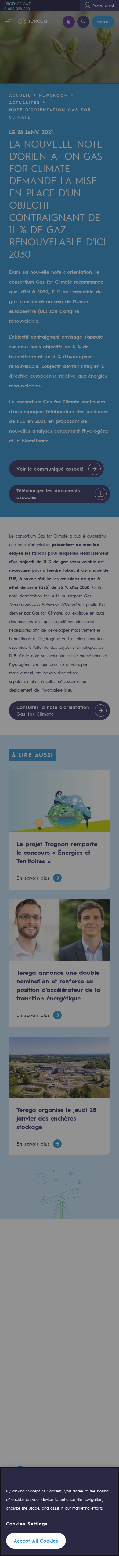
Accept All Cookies (36, 1541)
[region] (59, 1511)
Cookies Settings (26, 1524)
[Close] (114, 1471)
